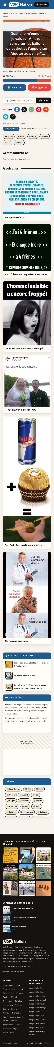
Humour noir (8, 1005)
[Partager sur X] (24, 109)
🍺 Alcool (24, 795)
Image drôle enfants (37, 1019)
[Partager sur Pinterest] (39, 109)
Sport (11, 1001)
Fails (18, 985)
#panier (21, 136)
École (5, 989)
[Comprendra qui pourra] (43, 888)
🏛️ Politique (42, 812)
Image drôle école (36, 1015)
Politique (18, 1005)
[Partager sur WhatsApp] (31, 109)
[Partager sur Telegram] (6, 117)
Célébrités (15, 997)
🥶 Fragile (39, 87)
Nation (21, 4)
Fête (5, 993)
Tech (5, 1017)
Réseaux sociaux (16, 1017)
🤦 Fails (28, 789)
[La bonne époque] (27, 855)
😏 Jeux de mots (13, 789)
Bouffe (5, 1020)
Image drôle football (37, 1000)
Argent (16, 1028)
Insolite (14, 1009)
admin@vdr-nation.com (13, 971)
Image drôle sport (36, 1027)
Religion (18, 1001)
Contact (48, 1043)
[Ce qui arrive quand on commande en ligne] (10, 888)
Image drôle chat (36, 988)
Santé (5, 1032)
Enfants (19, 993)
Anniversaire (8, 1024)
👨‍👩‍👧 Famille (37, 801)
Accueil (30, 1043)
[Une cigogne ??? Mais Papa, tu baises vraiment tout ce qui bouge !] (43, 855)
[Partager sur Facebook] (17, 109)
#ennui (7, 142)
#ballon (44, 136)
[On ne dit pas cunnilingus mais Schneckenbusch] (10, 872)
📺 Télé (25, 806)
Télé (5, 1001)
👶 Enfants (24, 801)
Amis (12, 1032)
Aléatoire (38, 1043)
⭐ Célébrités (12, 806)
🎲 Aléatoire (41, 4)
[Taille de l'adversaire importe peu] (27, 888)
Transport (16, 1013)
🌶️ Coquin (11, 801)
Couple (12, 989)
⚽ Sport (36, 806)
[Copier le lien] (13, 117)
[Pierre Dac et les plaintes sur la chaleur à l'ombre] (10, 855)
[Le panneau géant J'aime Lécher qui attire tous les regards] (27, 872)
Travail (18, 1024)
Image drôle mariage (37, 1007)
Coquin (12, 993)
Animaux (6, 1013)
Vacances (7, 1028)
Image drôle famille (37, 1023)
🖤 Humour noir (26, 812)
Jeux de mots (20, 13)
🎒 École (39, 789)
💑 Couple (11, 795)
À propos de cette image (15, 124)
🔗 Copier (43, 100)
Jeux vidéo (15, 1020)
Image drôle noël (36, 1011)
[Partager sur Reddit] (46, 109)
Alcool (20, 989)
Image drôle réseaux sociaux (37, 1032)
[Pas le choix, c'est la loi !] (43, 872)
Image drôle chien (36, 992)
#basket (32, 136)
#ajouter (19, 142)
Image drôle (7, 13)
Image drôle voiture (37, 996)
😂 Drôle (14, 87)
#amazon (9, 136)
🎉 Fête (35, 795)
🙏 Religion (11, 812)
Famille (6, 997)
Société (6, 1009)
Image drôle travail (37, 1004)
